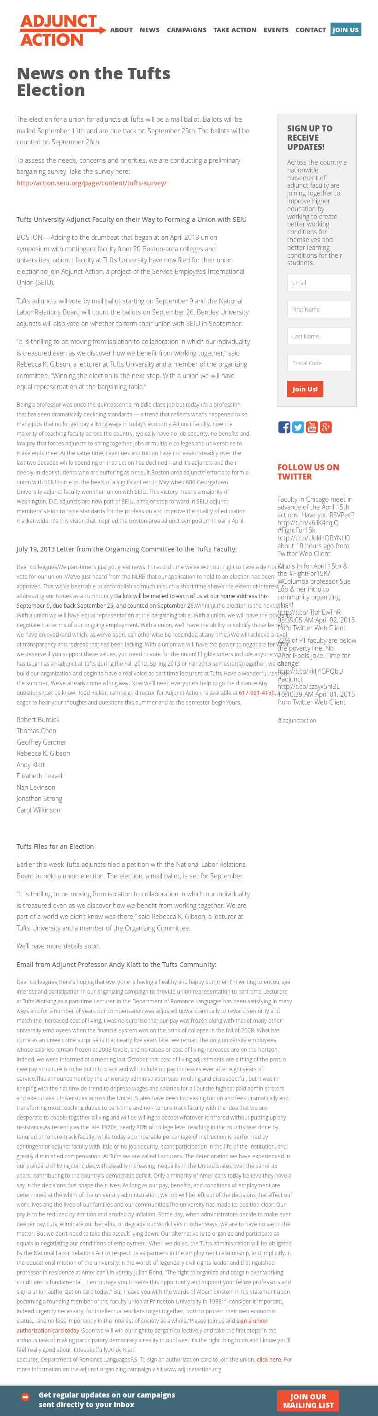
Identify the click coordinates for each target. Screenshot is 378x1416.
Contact (310, 29)
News (149, 29)
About (121, 29)
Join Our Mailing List (308, 1400)
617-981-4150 (257, 692)
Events (276, 29)
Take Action (235, 29)
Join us (346, 29)
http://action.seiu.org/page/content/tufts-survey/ (91, 182)
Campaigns (187, 29)
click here (269, 1359)
